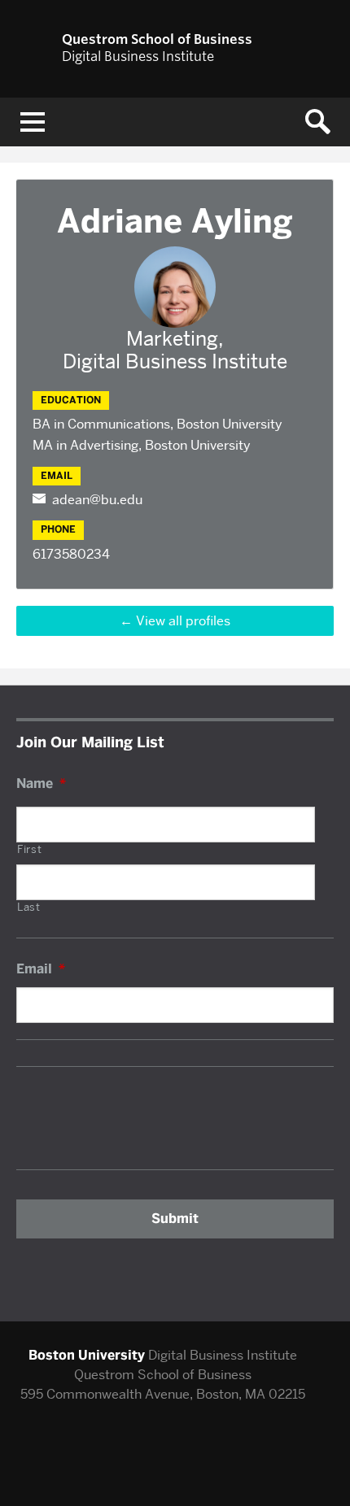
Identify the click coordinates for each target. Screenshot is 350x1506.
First (29, 849)
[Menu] (32, 122)
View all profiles (183, 620)
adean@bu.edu (97, 499)
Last (29, 907)
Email (40, 969)
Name (41, 784)
